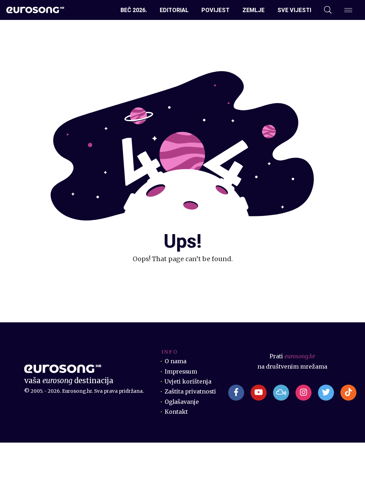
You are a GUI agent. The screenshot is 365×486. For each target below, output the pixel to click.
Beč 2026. (133, 10)
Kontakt (176, 411)
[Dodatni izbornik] (348, 10)
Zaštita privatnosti (190, 391)
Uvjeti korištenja (188, 381)
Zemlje (253, 10)
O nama (175, 361)
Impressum (181, 371)
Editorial (174, 10)
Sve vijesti (294, 10)
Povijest (215, 10)
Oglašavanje (182, 401)
